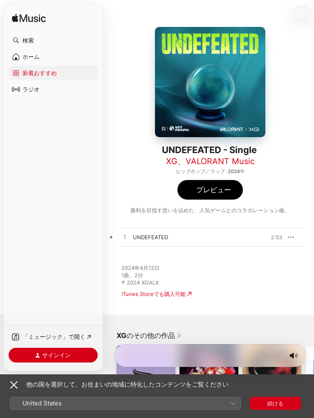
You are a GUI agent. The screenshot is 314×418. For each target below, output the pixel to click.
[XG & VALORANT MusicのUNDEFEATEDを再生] (125, 237)
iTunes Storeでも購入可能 (153, 294)
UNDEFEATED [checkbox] (150, 237)
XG (171, 161)
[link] (149, 335)
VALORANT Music (220, 161)
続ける (275, 403)
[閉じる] (14, 385)
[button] (53, 40)
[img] (29, 18)
